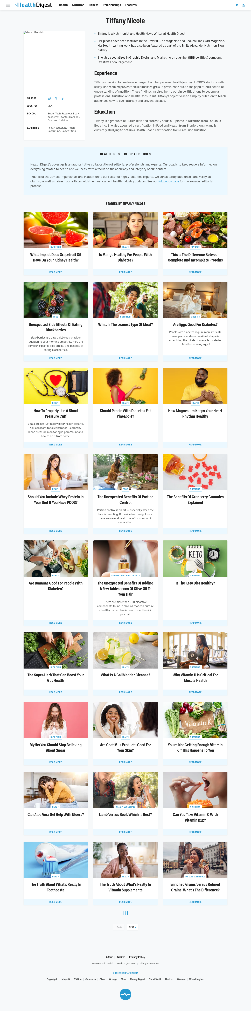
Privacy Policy (137, 957)
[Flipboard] (237, 6)
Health (63, 5)
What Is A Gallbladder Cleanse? (125, 675)
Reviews (195, 247)
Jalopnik (65, 979)
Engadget (52, 979)
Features (131, 5)
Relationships (112, 5)
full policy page (168, 181)
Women (181, 979)
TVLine (78, 979)
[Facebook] (231, 6)
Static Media (106, 963)
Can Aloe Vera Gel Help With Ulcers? (55, 814)
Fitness (93, 5)
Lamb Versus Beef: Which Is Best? (125, 814)
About (109, 957)
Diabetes (195, 316)
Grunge (113, 979)
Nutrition (78, 5)
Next (131, 927)
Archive (121, 957)
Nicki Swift (155, 979)
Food (55, 316)
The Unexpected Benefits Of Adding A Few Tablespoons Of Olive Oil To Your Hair (125, 589)
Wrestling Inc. (197, 979)
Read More (55, 272)
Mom (123, 979)
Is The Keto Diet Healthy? (195, 583)
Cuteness (90, 979)
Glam (102, 979)
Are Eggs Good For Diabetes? (195, 324)
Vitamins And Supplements (125, 575)
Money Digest (137, 979)
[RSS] (243, 6)
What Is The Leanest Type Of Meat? (125, 324)
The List (169, 979)
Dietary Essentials (125, 807)
